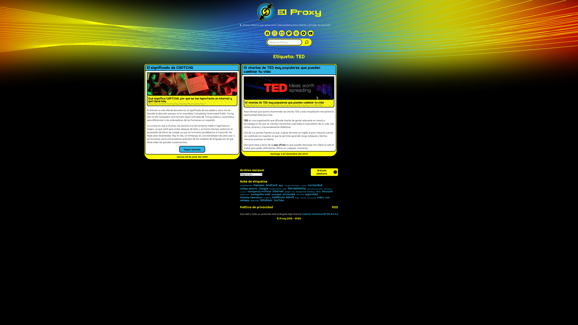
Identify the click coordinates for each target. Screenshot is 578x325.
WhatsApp (255, 200)
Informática (327, 189)
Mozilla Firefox (244, 194)
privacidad (289, 194)
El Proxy (299, 12)
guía (284, 189)
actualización (246, 185)
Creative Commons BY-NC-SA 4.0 (320, 213)
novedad (276, 194)
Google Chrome (276, 189)
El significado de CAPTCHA (170, 68)
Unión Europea (311, 197)
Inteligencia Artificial (259, 191)
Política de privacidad (256, 207)
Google (263, 188)
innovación (243, 191)
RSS (335, 207)
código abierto (248, 188)
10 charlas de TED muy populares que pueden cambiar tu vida (282, 70)
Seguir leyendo (192, 149)
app (281, 185)
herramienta (297, 188)
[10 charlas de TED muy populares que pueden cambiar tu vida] (289, 92)
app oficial (280, 144)
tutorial (303, 197)
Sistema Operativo (251, 197)
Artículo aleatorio (321, 172)
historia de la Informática (315, 189)
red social (300, 194)
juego (287, 191)
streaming (267, 197)
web (327, 197)
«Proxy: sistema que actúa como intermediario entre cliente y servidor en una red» (286, 24)
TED (246, 120)
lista (293, 192)
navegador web (260, 194)
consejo (303, 185)
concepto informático (292, 185)
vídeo (320, 197)
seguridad (311, 194)
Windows (266, 200)
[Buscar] (307, 42)
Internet (278, 191)
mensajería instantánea (305, 192)
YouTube (279, 200)
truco (297, 198)
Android (271, 185)
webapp (244, 200)
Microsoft (327, 191)
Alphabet (258, 185)
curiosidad (315, 184)
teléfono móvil (283, 197)
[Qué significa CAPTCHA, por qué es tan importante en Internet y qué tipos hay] (192, 89)
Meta (318, 192)
